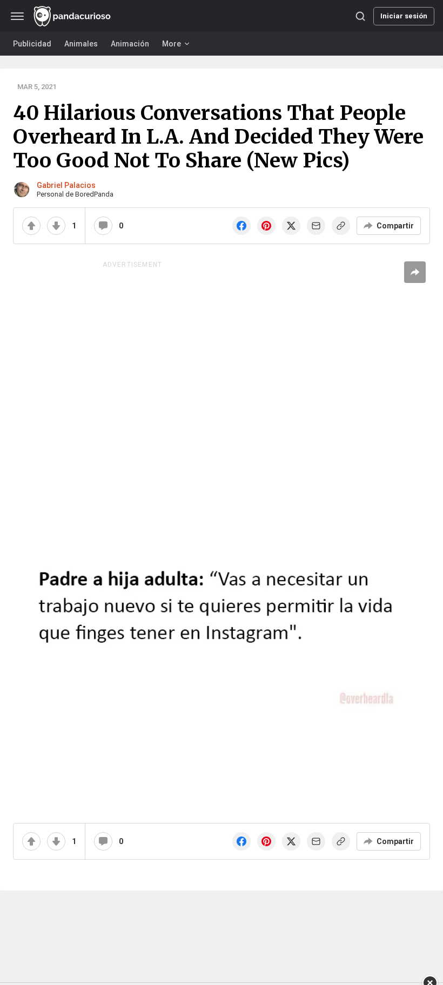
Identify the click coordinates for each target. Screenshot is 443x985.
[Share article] (415, 272)
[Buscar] (360, 16)
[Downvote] (56, 226)
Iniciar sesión (403, 16)
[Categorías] (17, 16)
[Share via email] (316, 226)
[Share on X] (291, 226)
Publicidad (32, 43)
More (171, 43)
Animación (130, 43)
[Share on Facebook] (241, 226)
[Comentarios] (103, 226)
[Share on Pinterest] (266, 226)
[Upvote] (31, 226)
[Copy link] (341, 226)
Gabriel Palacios (66, 185)
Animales (81, 43)
